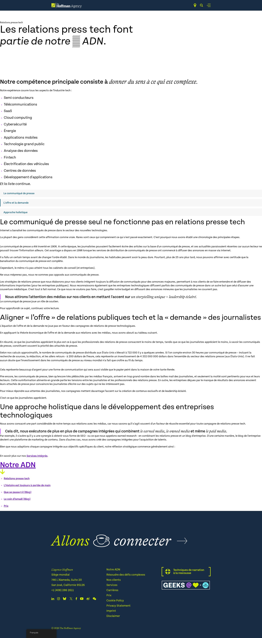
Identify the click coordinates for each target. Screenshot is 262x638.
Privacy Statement (118, 605)
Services (111, 585)
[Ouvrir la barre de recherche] (201, 5)
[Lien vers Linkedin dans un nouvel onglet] (52, 599)
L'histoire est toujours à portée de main (27, 485)
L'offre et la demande (16, 202)
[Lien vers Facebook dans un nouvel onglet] (76, 599)
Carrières (112, 590)
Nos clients (113, 580)
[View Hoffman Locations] (195, 5)
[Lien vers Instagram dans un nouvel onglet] (58, 599)
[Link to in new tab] (64, 599)
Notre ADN (113, 569)
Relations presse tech (17, 478)
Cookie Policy (115, 600)
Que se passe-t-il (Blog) (17, 492)
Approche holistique (15, 212)
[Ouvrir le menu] (209, 5)
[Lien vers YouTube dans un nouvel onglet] (81, 599)
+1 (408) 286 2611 (62, 590)
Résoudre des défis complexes (125, 574)
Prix (6, 506)
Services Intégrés (37, 455)
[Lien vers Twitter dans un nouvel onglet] (71, 599)
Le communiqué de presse (18, 193)
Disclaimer (113, 616)
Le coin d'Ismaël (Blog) (17, 499)
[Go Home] (66, 5)
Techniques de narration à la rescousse (188, 571)
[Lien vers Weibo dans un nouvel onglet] (88, 599)
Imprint (111, 610)
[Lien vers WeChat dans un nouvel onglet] (94, 599)
